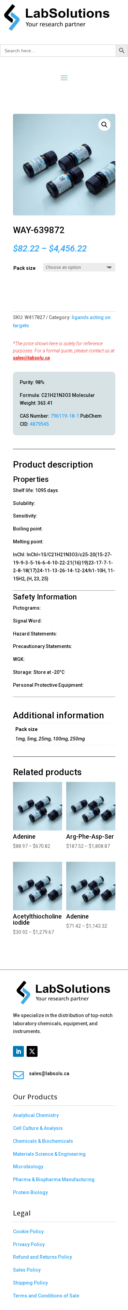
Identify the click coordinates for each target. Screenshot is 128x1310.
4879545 (39, 424)
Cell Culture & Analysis (38, 1128)
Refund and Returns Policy (42, 1257)
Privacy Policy (29, 1244)
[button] (104, 125)
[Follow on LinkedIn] (18, 1051)
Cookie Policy (28, 1231)
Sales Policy (27, 1270)
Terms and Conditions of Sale (46, 1295)
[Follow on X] (32, 1051)
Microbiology (28, 1166)
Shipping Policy (30, 1283)
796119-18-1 (65, 416)
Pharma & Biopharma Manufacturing (54, 1179)
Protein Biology (30, 1192)
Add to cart (15, 297)
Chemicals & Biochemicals (43, 1141)
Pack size (24, 268)
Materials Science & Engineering (49, 1154)
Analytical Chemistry (36, 1115)
